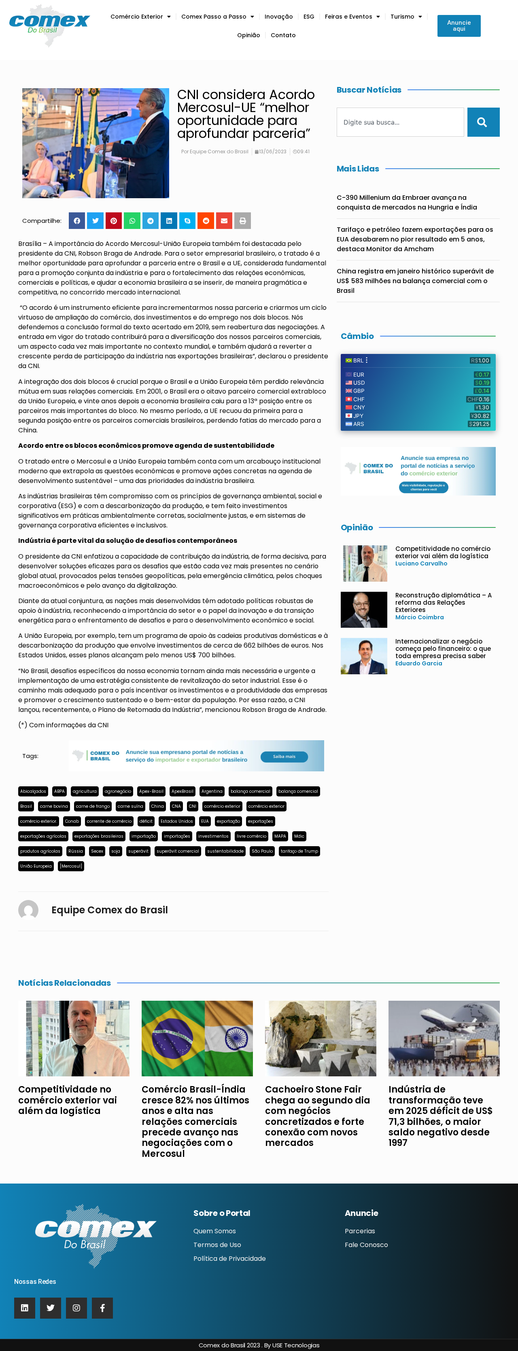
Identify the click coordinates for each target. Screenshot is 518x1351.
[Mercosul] (71, 866)
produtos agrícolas (40, 851)
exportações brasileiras (98, 836)
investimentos (213, 836)
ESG (309, 17)
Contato (283, 35)
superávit (138, 851)
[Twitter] (50, 1308)
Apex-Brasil (151, 791)
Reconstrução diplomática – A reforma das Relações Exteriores (443, 602)
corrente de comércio (109, 821)
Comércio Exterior (136, 17)
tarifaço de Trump (299, 851)
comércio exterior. (38, 821)
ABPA (59, 791)
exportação (228, 821)
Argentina (212, 791)
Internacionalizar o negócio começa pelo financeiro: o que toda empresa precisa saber (443, 648)
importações (177, 836)
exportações (260, 821)
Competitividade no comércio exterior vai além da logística (442, 552)
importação (144, 836)
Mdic (299, 836)
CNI (192, 806)
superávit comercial (178, 851)
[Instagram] (76, 1308)
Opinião (248, 35)
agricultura (85, 791)
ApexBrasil (182, 791)
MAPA (280, 836)
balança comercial (250, 791)
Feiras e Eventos (348, 17)
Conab (72, 821)
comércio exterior (222, 806)
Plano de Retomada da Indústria (149, 709)
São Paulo (262, 851)
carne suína (130, 806)
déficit (146, 821)
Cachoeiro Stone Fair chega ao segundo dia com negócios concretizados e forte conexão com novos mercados (317, 1116)
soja (115, 851)
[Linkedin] (24, 1308)
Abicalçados (33, 791)
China (157, 806)
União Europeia (36, 866)
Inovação (279, 17)
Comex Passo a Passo (213, 17)
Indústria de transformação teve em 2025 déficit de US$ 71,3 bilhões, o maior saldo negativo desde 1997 (440, 1116)
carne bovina (54, 806)
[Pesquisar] (483, 122)
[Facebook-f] (102, 1308)
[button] (77, 220)
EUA (205, 821)
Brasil (26, 806)
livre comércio (251, 836)
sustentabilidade (225, 851)
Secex (97, 851)
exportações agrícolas (43, 836)
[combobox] (401, 122)
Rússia (75, 851)
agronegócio (118, 791)
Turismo (402, 17)
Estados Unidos (177, 821)
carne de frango (93, 806)
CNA (176, 806)
